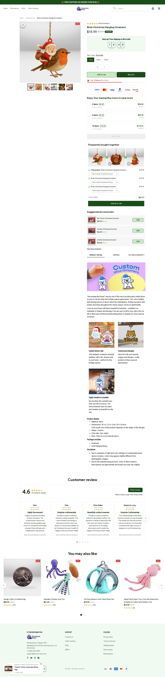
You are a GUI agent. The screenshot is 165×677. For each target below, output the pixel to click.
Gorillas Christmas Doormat (107, 229)
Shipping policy (108, 645)
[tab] (77, 542)
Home (22, 18)
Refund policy (108, 654)
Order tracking (70, 641)
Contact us (69, 637)
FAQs (67, 645)
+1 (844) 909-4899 (33, 651)
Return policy (108, 650)
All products (30, 18)
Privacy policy (108, 637)
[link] (8, 668)
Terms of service (109, 641)
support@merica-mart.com (36, 654)
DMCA (67, 650)
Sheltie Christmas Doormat (106, 240)
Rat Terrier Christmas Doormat (108, 218)
